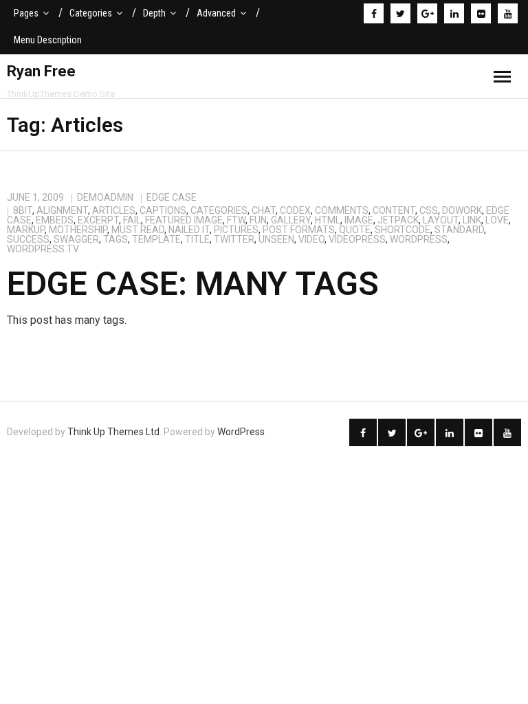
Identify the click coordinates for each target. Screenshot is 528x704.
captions (163, 210)
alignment (62, 210)
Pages (26, 13)
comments (341, 210)
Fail (132, 220)
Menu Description (48, 39)
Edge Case (171, 197)
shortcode (402, 229)
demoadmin (105, 197)
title (197, 239)
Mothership (78, 229)
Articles (113, 210)
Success (28, 239)
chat (264, 210)
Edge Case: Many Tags (193, 283)
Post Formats (299, 229)
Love (497, 220)
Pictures (236, 229)
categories (219, 210)
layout (441, 220)
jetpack (398, 220)
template (156, 239)
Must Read (137, 229)
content (394, 210)
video (311, 239)
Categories (90, 13)
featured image (184, 220)
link (472, 220)
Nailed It (189, 229)
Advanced (216, 13)
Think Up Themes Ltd (113, 431)
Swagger (76, 239)
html (327, 220)
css (428, 210)
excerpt (98, 220)
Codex (295, 210)
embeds (55, 220)
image (358, 220)
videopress (357, 239)
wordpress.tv (43, 248)
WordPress (419, 239)
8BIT (22, 210)
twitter (234, 239)
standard (459, 229)
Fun (258, 220)
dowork (462, 210)
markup (26, 229)
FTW (236, 220)
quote (355, 229)
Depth (154, 13)
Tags (115, 239)
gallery (291, 220)
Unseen (276, 239)
